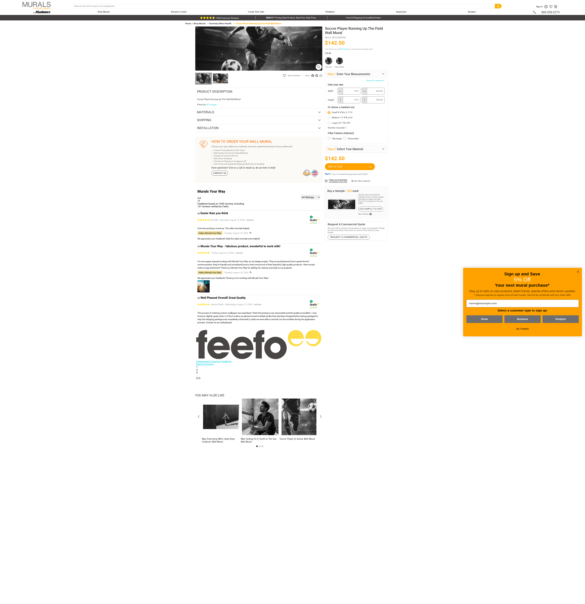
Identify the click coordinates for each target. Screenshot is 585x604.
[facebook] (312, 75)
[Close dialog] (578, 271)
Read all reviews (205, 364)
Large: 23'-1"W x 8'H (341, 123)
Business (522, 319)
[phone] (537, 12)
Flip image (337, 138)
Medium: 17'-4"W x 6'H (342, 117)
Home (484, 319)
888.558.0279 (550, 12)
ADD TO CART (335, 166)
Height (331, 100)
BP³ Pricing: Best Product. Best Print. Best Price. (291, 17)
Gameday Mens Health (220, 23)
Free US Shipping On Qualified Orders (363, 17)
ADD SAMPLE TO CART (370, 209)
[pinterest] (316, 75)
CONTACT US (219, 173)
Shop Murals (199, 23)
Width (330, 91)
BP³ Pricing (343, 49)
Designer (560, 319)
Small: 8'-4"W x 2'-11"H (342, 112)
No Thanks (522, 329)
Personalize (353, 138)
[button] (198, 416)
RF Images (212, 104)
